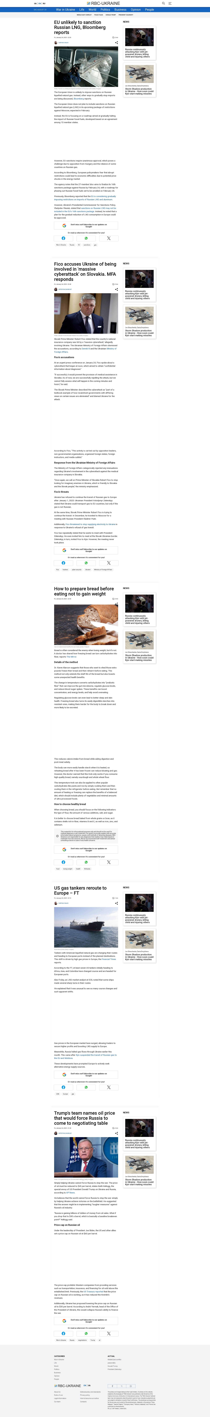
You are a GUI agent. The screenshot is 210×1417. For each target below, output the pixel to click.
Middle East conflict (84, 15)
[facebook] (112, 1386)
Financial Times (109, 959)
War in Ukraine (65, 9)
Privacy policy (85, 1395)
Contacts (83, 1402)
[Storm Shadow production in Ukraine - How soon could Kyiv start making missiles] (139, 74)
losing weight (67, 869)
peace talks (98, 15)
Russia (72, 245)
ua (35, 3)
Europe (65, 1094)
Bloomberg (79, 98)
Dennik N (86, 348)
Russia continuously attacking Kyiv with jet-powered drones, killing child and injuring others (137, 53)
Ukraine (87, 569)
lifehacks (87, 869)
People (149, 9)
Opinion (136, 9)
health (78, 869)
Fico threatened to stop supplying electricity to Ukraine (90, 524)
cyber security (76, 569)
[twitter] (121, 1386)
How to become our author (89, 1398)
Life (81, 9)
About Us (57, 1392)
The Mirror (71, 657)
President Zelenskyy (126, 15)
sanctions (87, 245)
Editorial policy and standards (90, 1392)
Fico (57, 569)
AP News (70, 1192)
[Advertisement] (86, 141)
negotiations (82, 1340)
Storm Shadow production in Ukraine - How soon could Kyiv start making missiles (139, 91)
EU (79, 245)
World (92, 9)
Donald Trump (111, 15)
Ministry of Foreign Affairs (103, 569)
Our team (57, 1402)
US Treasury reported (93, 1291)
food (58, 869)
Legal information (60, 1398)
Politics (105, 9)
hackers (65, 569)
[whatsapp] (130, 1386)
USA (57, 1094)
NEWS (126, 21)
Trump (92, 1340)
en (39, 3)
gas (95, 245)
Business (120, 9)
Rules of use (58, 1395)
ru (44, 3)
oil (99, 1340)
